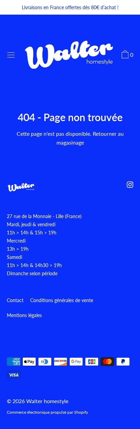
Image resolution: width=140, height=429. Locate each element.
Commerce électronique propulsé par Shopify (47, 412)
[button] (126, 55)
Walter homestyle (47, 401)
